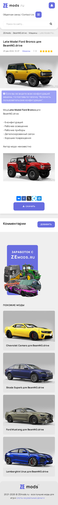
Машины (33, 33)
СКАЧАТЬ (30, 206)
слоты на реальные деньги (30, 497)
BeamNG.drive (20, 33)
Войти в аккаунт (52, 5)
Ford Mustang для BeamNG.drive (25, 429)
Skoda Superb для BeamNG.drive (25, 387)
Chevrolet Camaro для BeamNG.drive (27, 345)
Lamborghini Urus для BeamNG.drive (27, 471)
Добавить (46, 224)
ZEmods (7, 33)
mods (16, 5)
